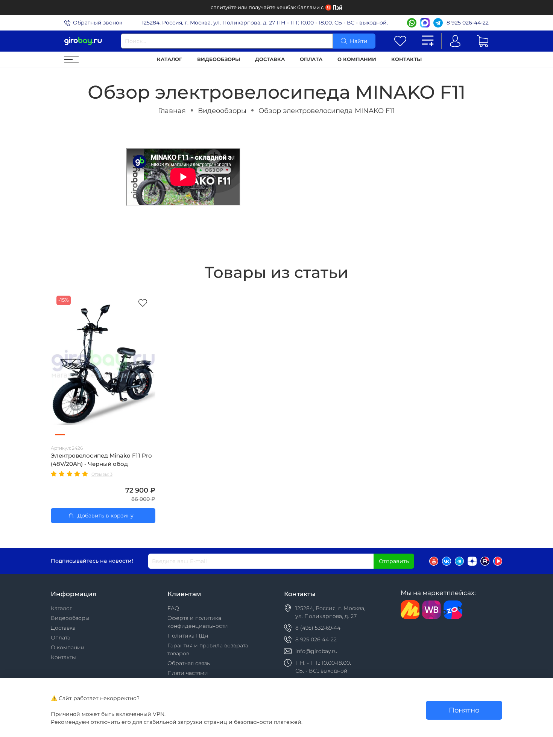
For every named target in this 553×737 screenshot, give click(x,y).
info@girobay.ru (316, 651)
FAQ (173, 608)
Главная (172, 110)
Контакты (406, 59)
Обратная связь (188, 663)
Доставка (270, 59)
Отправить (394, 561)
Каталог (169, 59)
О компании (356, 59)
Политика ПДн (187, 635)
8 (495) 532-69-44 (317, 627)
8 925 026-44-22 (468, 22)
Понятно (464, 710)
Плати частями (187, 673)
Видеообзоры (218, 59)
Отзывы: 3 (101, 474)
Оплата (311, 59)
